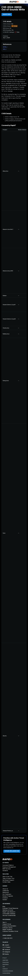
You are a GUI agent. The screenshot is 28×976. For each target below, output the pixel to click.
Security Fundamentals (9, 915)
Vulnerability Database (9, 913)
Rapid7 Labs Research (9, 912)
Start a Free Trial (7, 876)
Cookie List (5, 968)
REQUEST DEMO (7, 14)
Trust (4, 966)
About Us (5, 889)
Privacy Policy (6, 962)
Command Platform (8, 865)
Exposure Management (9, 867)
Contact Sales (6, 882)
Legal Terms (5, 960)
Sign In (4, 922)
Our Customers (7, 894)
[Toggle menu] (26, 2)
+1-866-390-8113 (7, 938)
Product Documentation (9, 926)
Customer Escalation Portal (10, 931)
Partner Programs (8, 896)
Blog (4, 906)
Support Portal (7, 924)
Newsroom (6, 892)
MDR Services (7, 869)
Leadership (6, 890)
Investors (5, 898)
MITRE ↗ (5, 46)
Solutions (5, 870)
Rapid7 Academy (7, 929)
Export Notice (6, 964)
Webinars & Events (8, 910)
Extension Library (7, 927)
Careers (5, 899)
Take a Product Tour (8, 878)
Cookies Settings (6, 973)
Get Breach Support (8, 880)
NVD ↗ (4, 49)
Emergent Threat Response (10, 908)
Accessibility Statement (8, 970)
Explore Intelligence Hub (12, 851)
